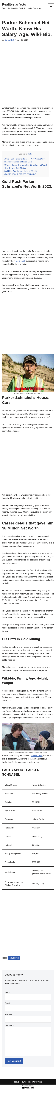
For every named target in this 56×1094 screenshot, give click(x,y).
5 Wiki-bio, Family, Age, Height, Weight (20, 171)
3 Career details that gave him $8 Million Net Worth (25, 165)
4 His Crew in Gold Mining (15, 168)
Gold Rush (20, 261)
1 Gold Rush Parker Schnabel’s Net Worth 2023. (24, 159)
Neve (16, 1082)
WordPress (37, 1082)
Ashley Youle (36, 755)
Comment (10, 1025)
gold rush (14, 958)
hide (30, 154)
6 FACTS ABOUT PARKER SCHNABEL (20, 174)
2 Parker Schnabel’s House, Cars (18, 162)
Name (8, 992)
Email (8, 1003)
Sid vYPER (9, 40)
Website (8, 1014)
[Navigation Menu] (51, 6)
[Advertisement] (28, 77)
